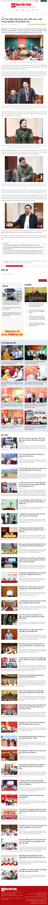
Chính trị (3, 17)
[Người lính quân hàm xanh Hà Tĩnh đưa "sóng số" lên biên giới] (9, 518)
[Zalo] (38, 0)
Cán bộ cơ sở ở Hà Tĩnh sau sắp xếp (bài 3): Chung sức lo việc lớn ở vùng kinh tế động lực (35, 427)
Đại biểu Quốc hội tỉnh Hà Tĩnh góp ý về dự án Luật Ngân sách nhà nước (32, 826)
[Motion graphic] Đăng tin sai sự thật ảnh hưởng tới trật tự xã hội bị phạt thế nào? (11, 314)
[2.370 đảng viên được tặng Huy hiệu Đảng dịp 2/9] (9, 800)
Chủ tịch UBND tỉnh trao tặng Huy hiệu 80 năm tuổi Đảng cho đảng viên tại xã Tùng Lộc (12, 383)
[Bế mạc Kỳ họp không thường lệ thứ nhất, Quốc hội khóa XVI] (9, 679)
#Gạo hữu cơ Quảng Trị (41, 261)
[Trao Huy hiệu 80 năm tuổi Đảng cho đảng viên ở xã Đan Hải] (36, 352)
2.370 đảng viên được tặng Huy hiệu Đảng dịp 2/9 (31, 796)
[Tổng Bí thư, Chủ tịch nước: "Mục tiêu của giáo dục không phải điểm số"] (9, 591)
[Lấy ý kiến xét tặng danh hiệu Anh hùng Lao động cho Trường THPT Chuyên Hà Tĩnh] (9, 814)
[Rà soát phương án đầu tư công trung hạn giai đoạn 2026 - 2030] (9, 741)
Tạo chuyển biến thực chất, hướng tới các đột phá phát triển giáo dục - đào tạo (12, 405)
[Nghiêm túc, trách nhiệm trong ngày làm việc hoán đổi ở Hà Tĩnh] (9, 874)
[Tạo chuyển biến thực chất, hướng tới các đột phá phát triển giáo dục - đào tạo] (12, 395)
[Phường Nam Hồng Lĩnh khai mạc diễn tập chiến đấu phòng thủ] (9, 755)
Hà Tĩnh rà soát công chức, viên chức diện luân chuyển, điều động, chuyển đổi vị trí (37, 305)
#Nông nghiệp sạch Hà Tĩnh (30, 261)
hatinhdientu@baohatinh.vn (31, 900)
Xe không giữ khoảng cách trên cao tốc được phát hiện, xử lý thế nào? (11, 303)
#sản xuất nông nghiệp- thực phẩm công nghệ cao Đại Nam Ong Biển (17, 262)
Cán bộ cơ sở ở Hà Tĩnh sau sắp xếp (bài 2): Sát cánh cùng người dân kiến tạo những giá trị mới (32, 484)
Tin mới (13, 9)
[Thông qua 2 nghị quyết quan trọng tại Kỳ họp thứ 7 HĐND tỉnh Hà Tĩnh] (9, 577)
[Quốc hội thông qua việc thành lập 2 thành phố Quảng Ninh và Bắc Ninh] (36, 294)
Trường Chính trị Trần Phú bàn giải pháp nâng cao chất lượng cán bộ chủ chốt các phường (32, 782)
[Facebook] (33, 1)
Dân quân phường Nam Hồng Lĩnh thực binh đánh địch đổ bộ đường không (32, 545)
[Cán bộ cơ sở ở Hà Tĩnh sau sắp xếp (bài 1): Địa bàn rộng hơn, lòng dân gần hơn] (9, 662)
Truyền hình (36, 9)
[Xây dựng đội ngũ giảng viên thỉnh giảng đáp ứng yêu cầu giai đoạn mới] (9, 860)
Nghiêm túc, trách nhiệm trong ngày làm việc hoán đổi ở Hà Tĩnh (33, 870)
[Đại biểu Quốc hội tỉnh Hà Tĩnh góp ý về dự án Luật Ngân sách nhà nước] (9, 830)
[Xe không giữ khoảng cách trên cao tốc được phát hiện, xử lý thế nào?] (12, 294)
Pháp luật (5, 286)
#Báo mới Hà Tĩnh (20, 261)
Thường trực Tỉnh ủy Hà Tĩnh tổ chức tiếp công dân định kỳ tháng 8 (32, 602)
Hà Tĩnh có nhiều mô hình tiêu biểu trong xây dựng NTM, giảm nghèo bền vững (23, 251)
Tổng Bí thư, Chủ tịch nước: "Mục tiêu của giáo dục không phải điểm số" (31, 588)
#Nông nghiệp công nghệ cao (9, 261)
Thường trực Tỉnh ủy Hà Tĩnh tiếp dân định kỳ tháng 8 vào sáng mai (32, 723)
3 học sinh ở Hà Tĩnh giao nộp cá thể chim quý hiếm (11, 308)
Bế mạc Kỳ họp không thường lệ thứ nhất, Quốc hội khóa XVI (31, 676)
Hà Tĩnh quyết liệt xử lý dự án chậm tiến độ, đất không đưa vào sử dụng (32, 469)
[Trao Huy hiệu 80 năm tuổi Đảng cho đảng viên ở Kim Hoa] (9, 458)
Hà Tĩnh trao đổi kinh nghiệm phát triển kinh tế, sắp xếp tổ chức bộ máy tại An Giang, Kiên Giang (23, 248)
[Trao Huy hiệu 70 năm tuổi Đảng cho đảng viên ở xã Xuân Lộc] (12, 417)
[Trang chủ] (2, 13)
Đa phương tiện (27, 9)
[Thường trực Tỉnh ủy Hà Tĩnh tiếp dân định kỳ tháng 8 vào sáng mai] (9, 727)
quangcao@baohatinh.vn (35, 903)
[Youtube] (36, 1)
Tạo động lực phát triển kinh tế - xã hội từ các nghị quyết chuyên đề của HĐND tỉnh (32, 502)
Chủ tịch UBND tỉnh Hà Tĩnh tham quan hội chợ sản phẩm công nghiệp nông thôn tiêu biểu (32, 841)
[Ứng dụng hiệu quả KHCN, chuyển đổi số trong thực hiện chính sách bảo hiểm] (9, 769)
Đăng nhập (44, 0)
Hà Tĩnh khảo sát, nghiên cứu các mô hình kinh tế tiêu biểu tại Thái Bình (21, 245)
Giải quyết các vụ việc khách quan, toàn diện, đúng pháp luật (31, 630)
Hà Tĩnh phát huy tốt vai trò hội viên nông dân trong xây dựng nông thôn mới (22, 253)
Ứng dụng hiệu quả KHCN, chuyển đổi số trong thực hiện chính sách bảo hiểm (32, 766)
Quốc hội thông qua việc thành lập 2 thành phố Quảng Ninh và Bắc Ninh (36, 299)
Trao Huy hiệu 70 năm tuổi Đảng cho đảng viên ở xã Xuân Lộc (11, 426)
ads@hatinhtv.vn (43, 903)
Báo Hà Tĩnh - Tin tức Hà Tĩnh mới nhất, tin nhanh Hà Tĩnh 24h (24, 5)
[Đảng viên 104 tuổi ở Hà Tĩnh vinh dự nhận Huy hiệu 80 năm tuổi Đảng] (36, 373)
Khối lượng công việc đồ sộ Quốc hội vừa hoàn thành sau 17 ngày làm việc (32, 645)
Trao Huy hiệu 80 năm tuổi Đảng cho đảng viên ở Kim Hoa (31, 455)
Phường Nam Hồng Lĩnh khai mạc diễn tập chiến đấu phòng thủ (32, 751)
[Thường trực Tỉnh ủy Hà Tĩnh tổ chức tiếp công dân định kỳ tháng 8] (9, 605)
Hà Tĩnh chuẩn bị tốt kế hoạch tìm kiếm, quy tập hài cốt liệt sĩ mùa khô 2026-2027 (31, 616)
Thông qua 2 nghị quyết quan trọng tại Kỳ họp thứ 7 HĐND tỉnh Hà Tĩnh (37, 311)
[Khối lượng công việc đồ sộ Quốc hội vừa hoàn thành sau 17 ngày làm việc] (9, 648)
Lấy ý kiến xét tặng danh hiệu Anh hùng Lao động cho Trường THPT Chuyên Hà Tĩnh (32, 811)
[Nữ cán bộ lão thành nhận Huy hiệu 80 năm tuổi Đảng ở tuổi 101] (12, 352)
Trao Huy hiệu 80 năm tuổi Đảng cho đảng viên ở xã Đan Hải (35, 362)
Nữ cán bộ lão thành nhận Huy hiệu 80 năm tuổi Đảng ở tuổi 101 (12, 362)
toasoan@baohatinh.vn (42, 900)
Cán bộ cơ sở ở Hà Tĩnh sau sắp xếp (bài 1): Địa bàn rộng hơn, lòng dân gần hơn (37, 324)
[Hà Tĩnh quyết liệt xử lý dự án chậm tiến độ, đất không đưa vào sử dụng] (9, 473)
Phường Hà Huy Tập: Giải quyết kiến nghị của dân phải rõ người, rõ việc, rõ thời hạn (32, 530)
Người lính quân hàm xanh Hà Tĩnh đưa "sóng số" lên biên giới (32, 515)
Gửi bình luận (43, 280)
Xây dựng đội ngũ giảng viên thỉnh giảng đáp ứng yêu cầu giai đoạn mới (32, 856)
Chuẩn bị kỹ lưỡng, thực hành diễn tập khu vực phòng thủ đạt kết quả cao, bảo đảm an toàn (32, 707)
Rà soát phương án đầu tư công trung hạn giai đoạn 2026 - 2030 (32, 737)
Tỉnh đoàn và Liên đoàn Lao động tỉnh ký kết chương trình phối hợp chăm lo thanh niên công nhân (32, 560)
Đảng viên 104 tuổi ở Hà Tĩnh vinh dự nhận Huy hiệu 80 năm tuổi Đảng (36, 383)
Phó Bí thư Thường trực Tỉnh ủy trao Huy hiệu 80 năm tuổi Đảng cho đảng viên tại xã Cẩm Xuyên (37, 318)
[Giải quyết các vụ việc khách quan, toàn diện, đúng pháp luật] (9, 634)
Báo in (19, 9)
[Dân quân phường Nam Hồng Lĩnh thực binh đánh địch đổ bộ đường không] (9, 548)
